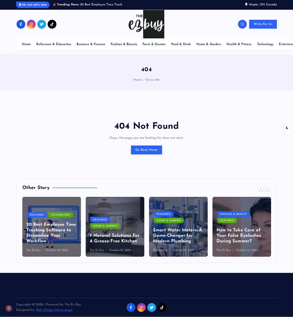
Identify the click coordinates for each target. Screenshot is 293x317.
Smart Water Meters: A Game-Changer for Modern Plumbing (114, 236)
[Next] (268, 188)
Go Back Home (146, 150)
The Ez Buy (33, 250)
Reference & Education (53, 44)
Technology (265, 44)
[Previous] (261, 188)
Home (26, 44)
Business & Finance (91, 44)
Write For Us (263, 24)
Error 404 (152, 79)
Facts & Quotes (154, 44)
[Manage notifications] (9, 308)
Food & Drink (181, 44)
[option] (51, 227)
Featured (37, 220)
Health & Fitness (239, 44)
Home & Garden (208, 44)
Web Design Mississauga (54, 310)
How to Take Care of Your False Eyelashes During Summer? (175, 236)
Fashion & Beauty (124, 44)
